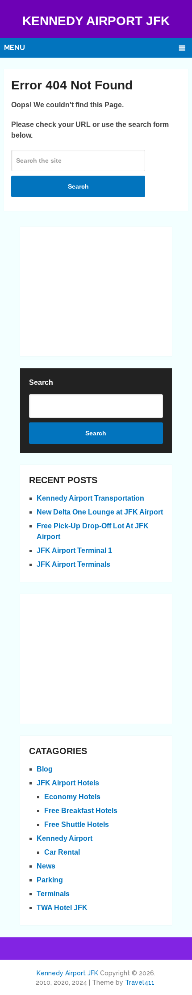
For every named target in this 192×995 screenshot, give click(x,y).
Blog (45, 769)
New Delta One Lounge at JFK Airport (100, 512)
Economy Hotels (72, 797)
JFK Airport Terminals (73, 564)
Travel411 (139, 982)
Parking (50, 880)
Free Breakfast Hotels (80, 810)
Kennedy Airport (64, 838)
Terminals (53, 894)
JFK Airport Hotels (68, 783)
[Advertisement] (96, 291)
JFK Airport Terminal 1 (74, 550)
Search (78, 186)
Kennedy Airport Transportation (90, 498)
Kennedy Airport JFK (96, 21)
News (46, 866)
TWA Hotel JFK (62, 907)
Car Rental (62, 852)
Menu (14, 47)
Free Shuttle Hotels (76, 824)
